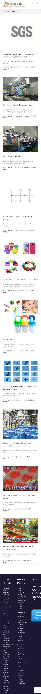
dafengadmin (8, 68)
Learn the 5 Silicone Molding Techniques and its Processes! (20, 594)
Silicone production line (11, 156)
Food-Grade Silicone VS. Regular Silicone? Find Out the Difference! (20, 654)
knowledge (25, 68)
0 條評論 (31, 68)
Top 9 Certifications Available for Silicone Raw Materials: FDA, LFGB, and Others (20, 631)
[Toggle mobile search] (33, 3)
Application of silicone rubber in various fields (20, 279)
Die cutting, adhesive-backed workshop (18, 105)
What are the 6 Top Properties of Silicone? (20, 610)
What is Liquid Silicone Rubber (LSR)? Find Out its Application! (20, 675)
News (23, 457)
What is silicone (9, 340)
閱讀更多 (5, 69)
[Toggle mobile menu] (37, 3)
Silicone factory (25, 116)
